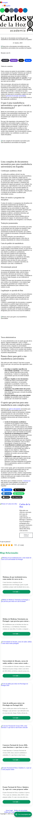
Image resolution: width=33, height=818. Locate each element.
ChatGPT (5, 60)
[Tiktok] (11, 10)
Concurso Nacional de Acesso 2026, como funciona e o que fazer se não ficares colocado (15, 746)
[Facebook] (16, 10)
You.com (28, 60)
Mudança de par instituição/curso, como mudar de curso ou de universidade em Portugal (15, 578)
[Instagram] (7, 10)
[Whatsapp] (2, 10)
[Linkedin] (25, 10)
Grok (21, 60)
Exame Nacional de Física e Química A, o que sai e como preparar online (16, 788)
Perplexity (14, 60)
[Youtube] (20, 10)
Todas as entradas (26, 535)
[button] (16, 34)
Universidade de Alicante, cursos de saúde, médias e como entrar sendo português (15, 662)
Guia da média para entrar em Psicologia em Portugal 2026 (13, 704)
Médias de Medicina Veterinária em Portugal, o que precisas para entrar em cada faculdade (15, 620)
